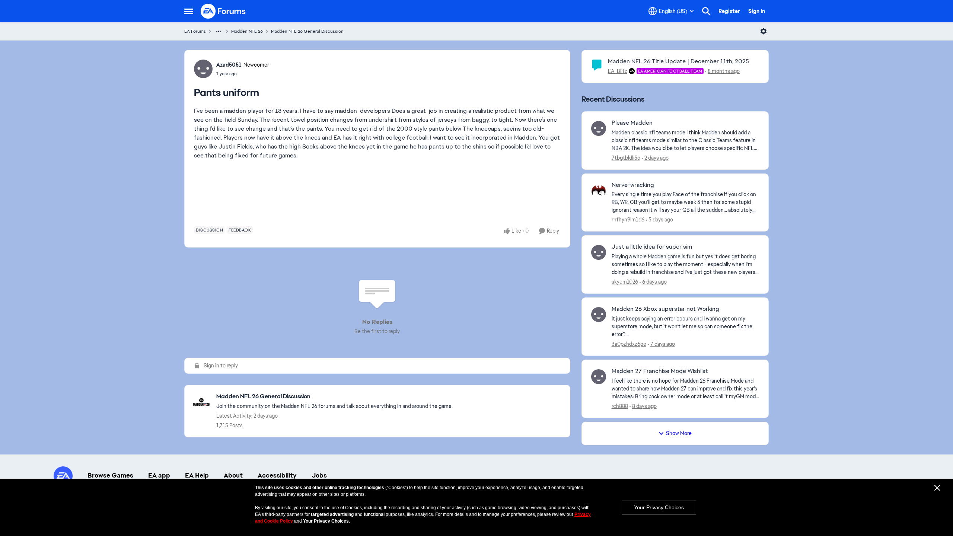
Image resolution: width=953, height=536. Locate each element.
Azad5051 (229, 64)
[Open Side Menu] (189, 11)
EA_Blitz (617, 71)
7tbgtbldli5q (626, 157)
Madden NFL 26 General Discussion (307, 31)
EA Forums (195, 31)
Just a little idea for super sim (652, 247)
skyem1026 (625, 281)
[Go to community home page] (223, 11)
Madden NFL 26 (247, 31)
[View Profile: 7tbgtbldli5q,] (598, 128)
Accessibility (277, 475)
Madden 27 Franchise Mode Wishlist (660, 371)
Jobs (319, 475)
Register (729, 11)
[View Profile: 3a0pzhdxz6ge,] (598, 314)
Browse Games (110, 475)
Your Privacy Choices (659, 507)
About (233, 475)
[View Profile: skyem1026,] (598, 252)
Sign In (756, 11)
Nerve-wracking (633, 185)
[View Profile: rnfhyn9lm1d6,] (598, 190)
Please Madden (632, 123)
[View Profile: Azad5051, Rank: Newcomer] (203, 69)
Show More (679, 433)
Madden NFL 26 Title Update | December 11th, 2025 (678, 61)
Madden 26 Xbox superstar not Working (665, 309)
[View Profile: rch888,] (598, 376)
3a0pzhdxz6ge (629, 344)
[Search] (706, 11)
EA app (159, 475)
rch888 (620, 406)
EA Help (197, 475)
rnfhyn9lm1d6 (628, 219)
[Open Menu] (763, 31)
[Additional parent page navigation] (218, 31)
